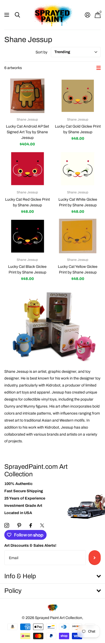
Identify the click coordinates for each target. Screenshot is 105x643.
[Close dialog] (101, 285)
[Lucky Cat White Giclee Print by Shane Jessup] (78, 168)
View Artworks (7, 15)
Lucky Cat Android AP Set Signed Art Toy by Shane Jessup (27, 132)
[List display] (98, 68)
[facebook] (30, 525)
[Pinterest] (19, 525)
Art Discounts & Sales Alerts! (30, 545)
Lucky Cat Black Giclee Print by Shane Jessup (27, 269)
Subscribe (95, 557)
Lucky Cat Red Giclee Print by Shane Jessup (27, 202)
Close (52, 576)
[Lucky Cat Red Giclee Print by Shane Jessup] (27, 168)
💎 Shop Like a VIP (78, 335)
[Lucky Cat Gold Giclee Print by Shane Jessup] (78, 95)
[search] (17, 15)
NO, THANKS (79, 346)
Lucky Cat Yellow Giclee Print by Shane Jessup (77, 269)
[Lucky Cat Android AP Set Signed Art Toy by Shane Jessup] (27, 95)
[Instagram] (6, 525)
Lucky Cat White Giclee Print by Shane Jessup (77, 202)
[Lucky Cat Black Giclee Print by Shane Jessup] (27, 236)
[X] (42, 525)
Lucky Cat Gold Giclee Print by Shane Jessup (78, 129)
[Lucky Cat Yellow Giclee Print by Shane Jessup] (78, 236)
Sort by (41, 52)
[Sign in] (87, 14)
